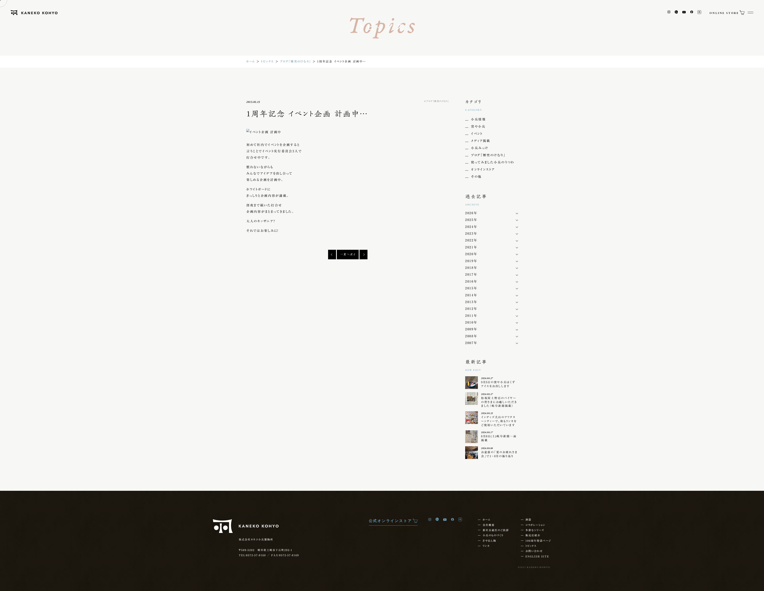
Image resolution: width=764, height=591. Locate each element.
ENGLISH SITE (537, 556)
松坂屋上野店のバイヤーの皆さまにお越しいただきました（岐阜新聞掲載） (499, 402)
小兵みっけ (479, 148)
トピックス (267, 61)
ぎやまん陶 (489, 540)
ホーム (250, 61)
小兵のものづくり (493, 535)
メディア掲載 (480, 140)
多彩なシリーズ (534, 530)
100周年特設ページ (538, 540)
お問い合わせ (534, 551)
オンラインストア (483, 169)
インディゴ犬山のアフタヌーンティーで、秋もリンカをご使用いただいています (498, 421)
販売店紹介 (532, 535)
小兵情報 (478, 119)
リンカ (486, 545)
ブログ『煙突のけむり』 (295, 61)
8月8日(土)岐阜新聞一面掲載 (498, 438)
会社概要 (488, 525)
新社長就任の (496, 530)
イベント (477, 133)
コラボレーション (535, 525)
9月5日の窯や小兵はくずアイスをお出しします (498, 384)
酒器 (528, 519)
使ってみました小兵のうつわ (493, 162)
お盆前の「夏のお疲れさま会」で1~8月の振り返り (499, 454)
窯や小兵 (478, 126)
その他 (476, 176)
